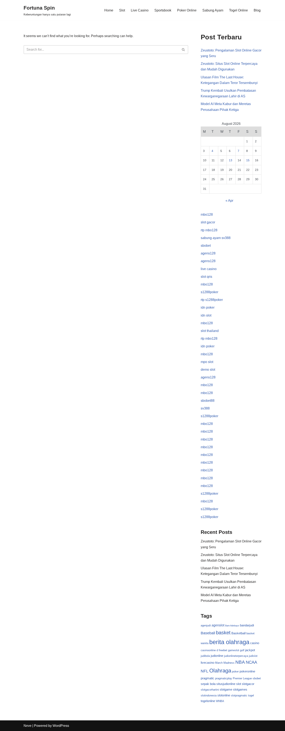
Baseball (208, 633)
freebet (223, 650)
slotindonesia (209, 695)
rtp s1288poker (212, 300)
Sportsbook (162, 10)
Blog (257, 10)
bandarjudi (247, 625)
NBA (240, 662)
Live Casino (140, 10)
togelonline (208, 701)
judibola (205, 655)
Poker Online (187, 10)
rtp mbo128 (209, 230)
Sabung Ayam (212, 10)
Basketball (238, 633)
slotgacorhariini (210, 689)
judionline (217, 655)
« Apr (229, 200)
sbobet (206, 245)
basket (223, 632)
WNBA (220, 701)
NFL (204, 671)
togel (251, 695)
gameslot (233, 650)
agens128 (208, 253)
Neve (28, 725)
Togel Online (238, 10)
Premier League (242, 678)
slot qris (206, 276)
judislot (253, 655)
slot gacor (208, 222)
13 (230, 160)
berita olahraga (229, 641)
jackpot (250, 650)
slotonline (223, 695)
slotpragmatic (239, 695)
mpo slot (207, 362)
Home (108, 10)
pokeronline (247, 671)
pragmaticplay (223, 678)
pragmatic (207, 678)
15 (248, 160)
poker (235, 671)
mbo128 (207, 214)
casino (254, 643)
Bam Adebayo (232, 625)
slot (238, 684)
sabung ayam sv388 (216, 238)
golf (242, 650)
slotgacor (248, 684)
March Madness (225, 662)
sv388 (205, 408)
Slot (122, 10)
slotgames (240, 689)
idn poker (207, 307)
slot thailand (210, 331)
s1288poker (209, 292)
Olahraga (220, 670)
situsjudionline (225, 684)
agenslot (218, 625)
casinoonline (208, 650)
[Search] (183, 49)
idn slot (206, 315)
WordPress (61, 725)
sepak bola (208, 684)
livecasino (207, 662)
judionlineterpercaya (236, 655)
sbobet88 (207, 400)
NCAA (251, 662)
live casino (209, 269)
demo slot (208, 369)
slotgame (226, 689)
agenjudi (206, 625)
